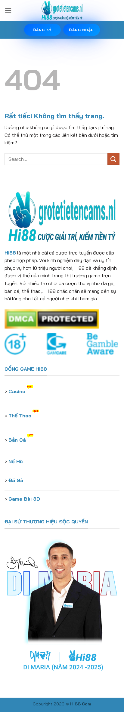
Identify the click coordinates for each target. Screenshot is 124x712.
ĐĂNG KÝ (42, 30)
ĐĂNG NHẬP (81, 30)
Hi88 (10, 253)
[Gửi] (113, 159)
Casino (16, 391)
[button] (8, 10)
